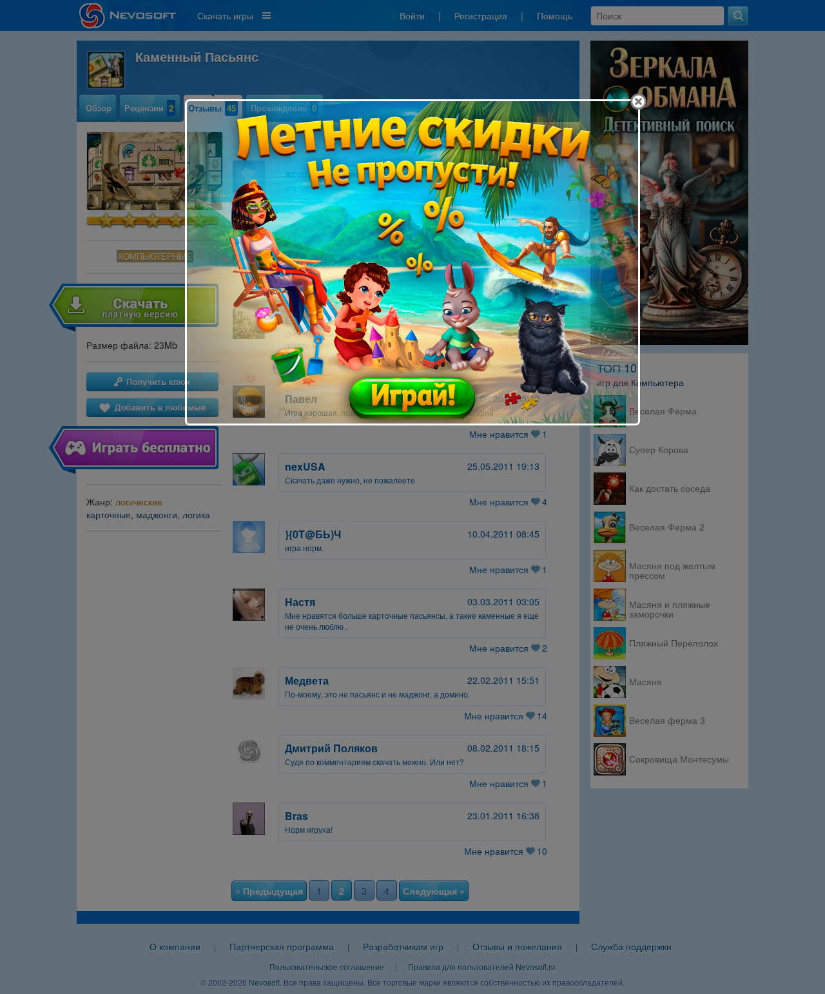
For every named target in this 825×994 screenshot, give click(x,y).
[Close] (638, 101)
